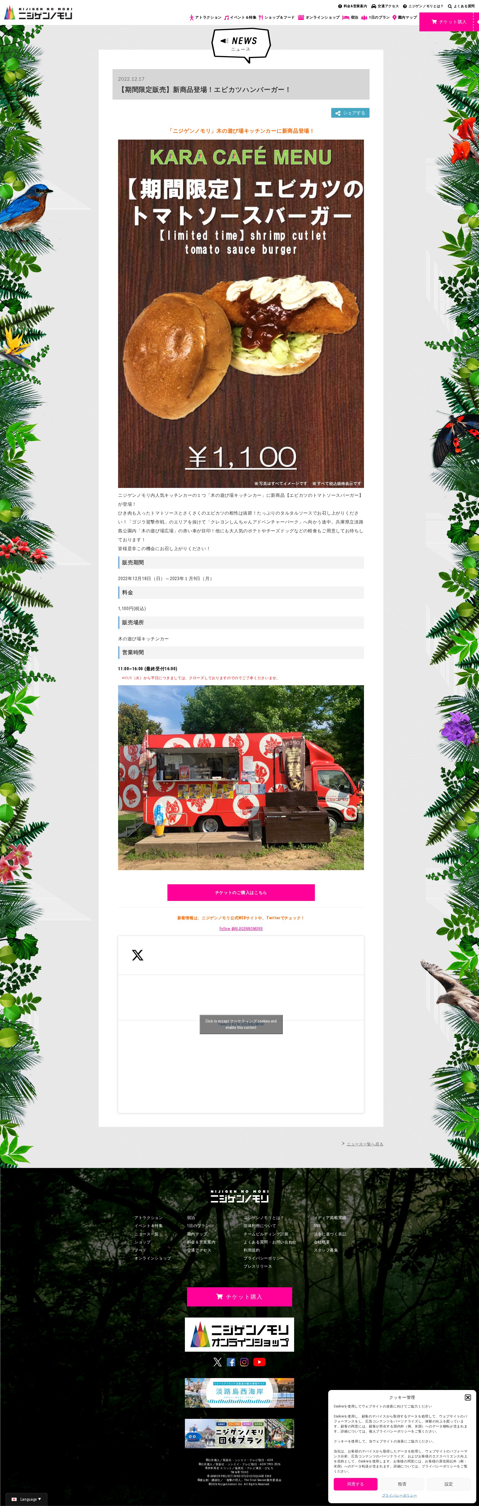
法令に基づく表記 (330, 1234)
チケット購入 (453, 21)
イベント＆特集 (243, 17)
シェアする (354, 112)
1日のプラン (379, 17)
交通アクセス (388, 6)
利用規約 (252, 1250)
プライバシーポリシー (399, 1495)
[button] (468, 1397)
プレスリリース (258, 1266)
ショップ (142, 1242)
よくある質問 (464, 6)
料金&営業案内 (355, 6)
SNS (317, 1225)
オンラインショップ (323, 17)
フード (140, 1250)
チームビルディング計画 (266, 1234)
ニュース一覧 (146, 1234)
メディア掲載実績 (330, 1217)
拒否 (402, 1484)
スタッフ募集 (326, 1250)
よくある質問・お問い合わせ (270, 1242)
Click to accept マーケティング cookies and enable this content (241, 1024)
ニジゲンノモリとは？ (426, 6)
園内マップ (407, 17)
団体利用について (260, 1225)
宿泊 (354, 17)
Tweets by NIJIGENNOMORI (241, 1024)
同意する (355, 1484)
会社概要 (322, 1242)
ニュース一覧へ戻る (365, 1144)
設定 (449, 1484)
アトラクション (208, 17)
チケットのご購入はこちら (241, 892)
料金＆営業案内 (201, 1242)
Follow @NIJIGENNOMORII (241, 928)
